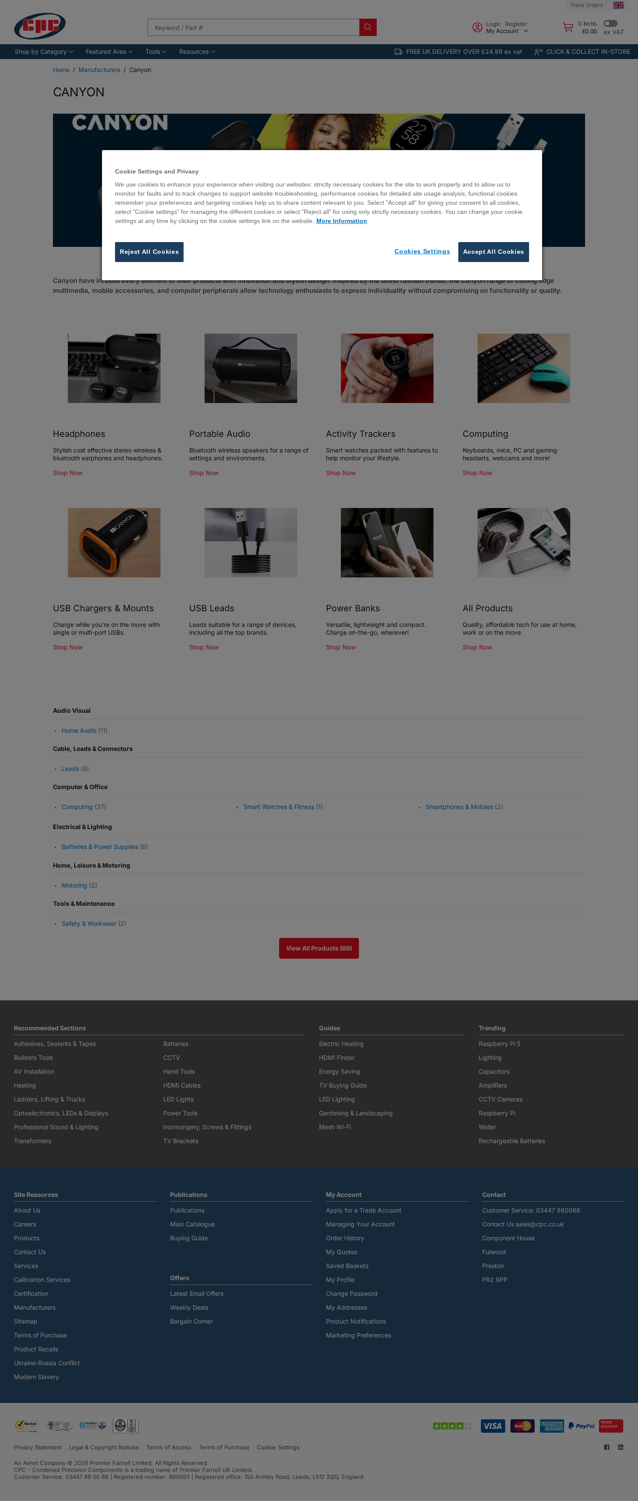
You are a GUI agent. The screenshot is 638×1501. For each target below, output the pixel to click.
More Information (341, 221)
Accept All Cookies (494, 252)
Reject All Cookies (149, 252)
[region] (322, 215)
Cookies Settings (422, 251)
